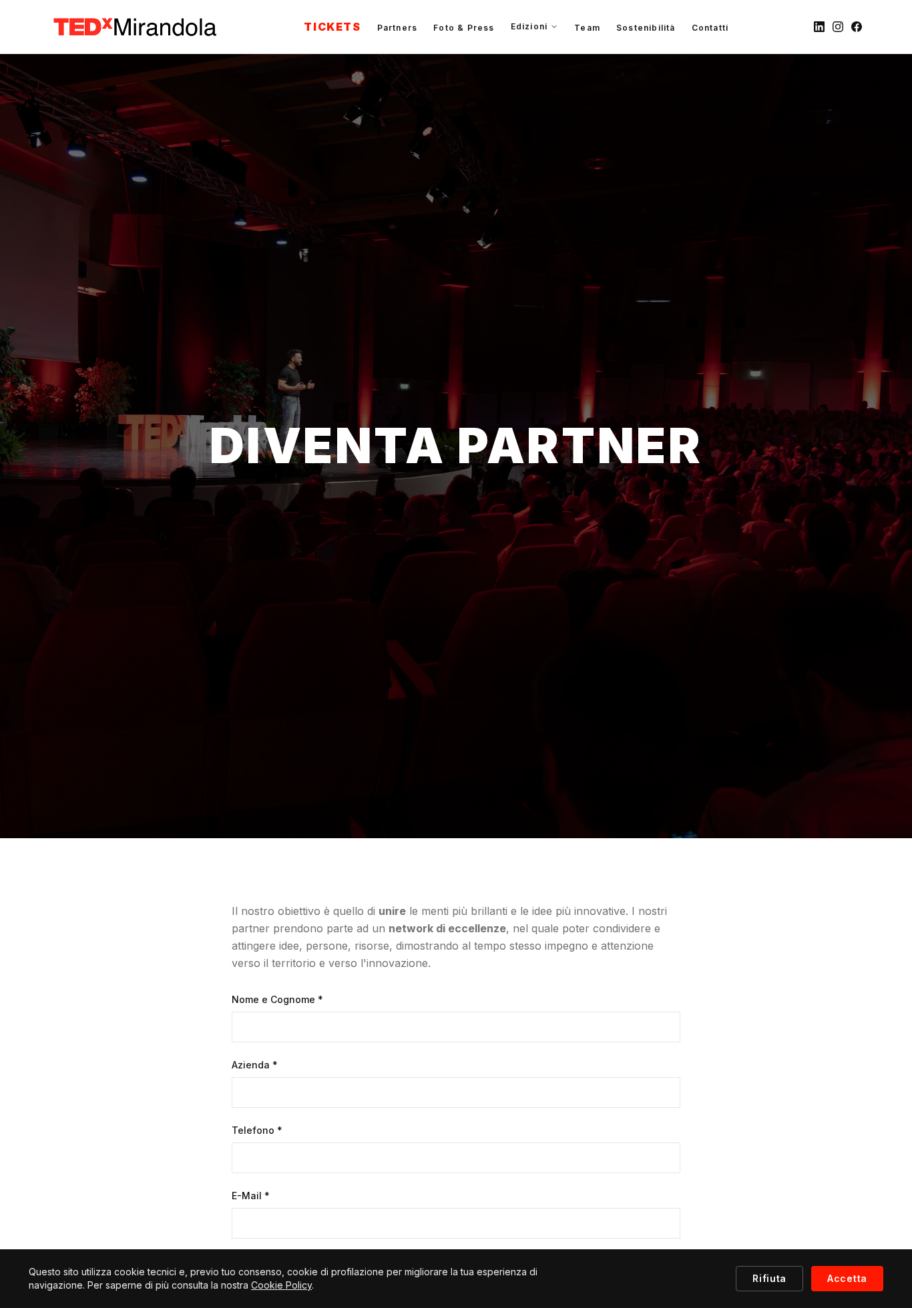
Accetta (847, 1278)
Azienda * (255, 1064)
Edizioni (529, 26)
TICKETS (332, 26)
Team (587, 28)
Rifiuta (769, 1278)
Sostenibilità (646, 28)
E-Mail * (251, 1195)
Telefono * (257, 1130)
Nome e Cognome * (277, 999)
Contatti (710, 28)
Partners (397, 28)
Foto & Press (463, 28)
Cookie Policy (281, 1285)
